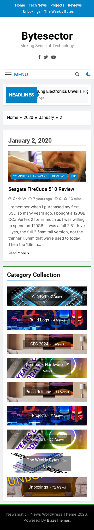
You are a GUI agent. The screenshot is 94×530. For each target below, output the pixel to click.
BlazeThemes (58, 520)
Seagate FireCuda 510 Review (41, 189)
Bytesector (47, 36)
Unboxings (31, 11)
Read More (17, 252)
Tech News (38, 5)
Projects (57, 5)
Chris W (19, 198)
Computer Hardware (30, 176)
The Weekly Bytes (59, 11)
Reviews (75, 5)
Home (20, 5)
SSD (73, 176)
